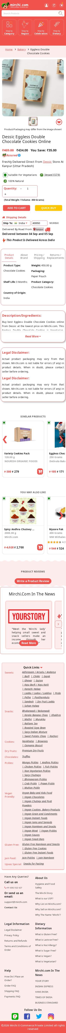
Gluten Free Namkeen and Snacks (41, 844)
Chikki (36, 676)
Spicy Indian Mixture (35, 732)
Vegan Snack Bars (34, 839)
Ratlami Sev (31, 723)
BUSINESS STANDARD (46, 1002)
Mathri (28, 719)
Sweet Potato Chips (35, 736)
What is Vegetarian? (45, 961)
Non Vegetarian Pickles (37, 770)
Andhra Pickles (50, 762)
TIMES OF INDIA (43, 997)
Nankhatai (28, 741)
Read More (28, 643)
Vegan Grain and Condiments (40, 813)
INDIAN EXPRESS (44, 986)
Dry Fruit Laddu (46, 701)
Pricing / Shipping (39, 256)
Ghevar (28, 680)
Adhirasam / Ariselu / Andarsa (39, 672)
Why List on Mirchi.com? (48, 903)
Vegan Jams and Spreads (38, 822)
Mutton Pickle (32, 787)
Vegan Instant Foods (36, 818)
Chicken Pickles (32, 766)
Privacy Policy (11, 935)
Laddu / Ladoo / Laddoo (38, 693)
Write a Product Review (33, 581)
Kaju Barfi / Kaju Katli (36, 684)
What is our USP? (44, 898)
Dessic (47, 162)
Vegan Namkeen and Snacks (40, 826)
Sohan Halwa (31, 705)
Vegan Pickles (49, 830)
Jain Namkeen (46, 857)
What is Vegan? (43, 956)
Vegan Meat (31, 830)
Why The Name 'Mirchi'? (48, 914)
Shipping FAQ (11, 991)
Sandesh (29, 701)
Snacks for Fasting (33, 863)
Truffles (26, 756)
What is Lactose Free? (46, 939)
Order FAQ (10, 985)
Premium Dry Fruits (33, 750)
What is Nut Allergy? (46, 945)
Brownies (43, 741)
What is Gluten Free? (46, 934)
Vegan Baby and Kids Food (37, 792)
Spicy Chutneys (32, 775)
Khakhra (56, 715)
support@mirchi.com (15, 902)
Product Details (9, 256)
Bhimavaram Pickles (35, 779)
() (52, 174)
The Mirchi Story (44, 893)
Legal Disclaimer (13, 929)
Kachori (54, 736)
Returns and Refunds (15, 940)
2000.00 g (10, 533)
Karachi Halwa (32, 689)
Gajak (47, 676)
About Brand (24, 256)
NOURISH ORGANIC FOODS (21, 461)
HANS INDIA (41, 991)
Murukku (40, 719)
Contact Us (10, 907)
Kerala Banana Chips (36, 715)
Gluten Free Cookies (35, 848)
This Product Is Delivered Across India (31, 240)
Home (9, 49)
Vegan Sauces (32, 835)
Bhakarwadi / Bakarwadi (36, 710)
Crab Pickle (30, 783)
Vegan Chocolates (34, 797)
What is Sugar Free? (45, 950)
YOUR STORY (42, 980)
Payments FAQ (12, 996)
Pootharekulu (42, 697)
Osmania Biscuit (33, 745)
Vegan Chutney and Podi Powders (37, 803)
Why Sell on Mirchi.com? (48, 909)
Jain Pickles (28, 857)
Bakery (21, 49)
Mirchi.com (11, 537)
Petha (27, 697)
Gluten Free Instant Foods (38, 852)
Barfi (27, 676)
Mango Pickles (30, 762)
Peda (58, 693)
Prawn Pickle (47, 783)
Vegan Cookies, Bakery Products (42, 809)
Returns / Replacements (55, 256)
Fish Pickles (51, 766)
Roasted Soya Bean (35, 727)
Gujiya (39, 680)
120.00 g (10, 457)
